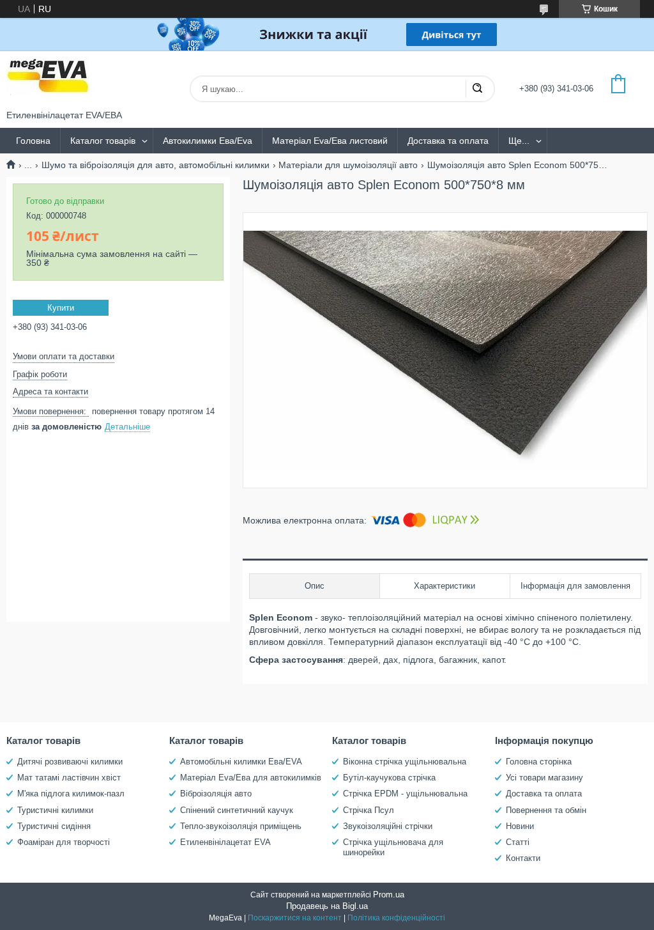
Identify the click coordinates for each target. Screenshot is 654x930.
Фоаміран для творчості (63, 842)
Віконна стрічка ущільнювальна (404, 761)
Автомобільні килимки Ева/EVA (241, 761)
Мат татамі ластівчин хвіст (69, 777)
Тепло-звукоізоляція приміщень (240, 826)
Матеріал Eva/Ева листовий (330, 141)
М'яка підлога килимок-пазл (71, 793)
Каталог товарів (102, 141)
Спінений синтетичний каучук (236, 810)
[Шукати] (477, 89)
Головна (33, 141)
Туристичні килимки (55, 810)
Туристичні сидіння (54, 826)
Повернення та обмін (546, 810)
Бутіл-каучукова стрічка (389, 777)
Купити (60, 308)
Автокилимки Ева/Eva (207, 141)
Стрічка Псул (368, 810)
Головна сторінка (539, 761)
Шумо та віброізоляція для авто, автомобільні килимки (156, 165)
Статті (517, 842)
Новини (520, 826)
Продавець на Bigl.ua (327, 906)
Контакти (523, 858)
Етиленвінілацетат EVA (225, 842)
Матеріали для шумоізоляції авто (348, 165)
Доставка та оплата (448, 141)
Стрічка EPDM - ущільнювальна (405, 793)
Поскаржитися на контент (295, 917)
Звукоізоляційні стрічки (387, 826)
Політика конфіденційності (396, 917)
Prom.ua (388, 894)
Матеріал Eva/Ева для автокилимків (250, 777)
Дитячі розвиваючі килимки (70, 761)
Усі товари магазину (544, 777)
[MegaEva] (54, 80)
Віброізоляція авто (216, 793)
